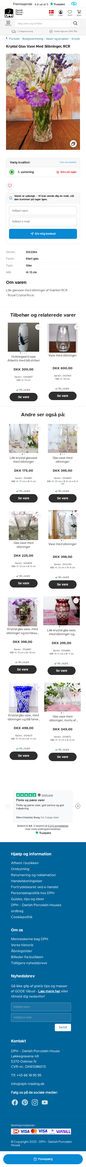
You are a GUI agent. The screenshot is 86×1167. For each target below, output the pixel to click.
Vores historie (22, 945)
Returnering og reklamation (33, 875)
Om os (17, 930)
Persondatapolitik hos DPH (32, 893)
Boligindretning (32, 39)
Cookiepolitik (21, 917)
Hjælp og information (31, 854)
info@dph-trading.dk (27, 1084)
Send (63, 1027)
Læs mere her (49, 991)
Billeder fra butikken (27, 957)
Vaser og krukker (57, 39)
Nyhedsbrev (23, 976)
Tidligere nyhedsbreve (29, 963)
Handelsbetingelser (26, 881)
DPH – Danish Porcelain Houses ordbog (36, 908)
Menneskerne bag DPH (29, 939)
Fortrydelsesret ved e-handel (34, 887)
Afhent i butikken (25, 863)
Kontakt (18, 1041)
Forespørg (45, 1159)
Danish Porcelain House (20, 12)
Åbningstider (21, 951)
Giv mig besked (45, 233)
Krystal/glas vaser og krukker (7, 38)
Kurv (79, 15)
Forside (14, 39)
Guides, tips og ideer (27, 899)
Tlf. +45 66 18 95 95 (26, 1075)
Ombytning (20, 869)
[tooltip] (23, 359)
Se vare (23, 397)
